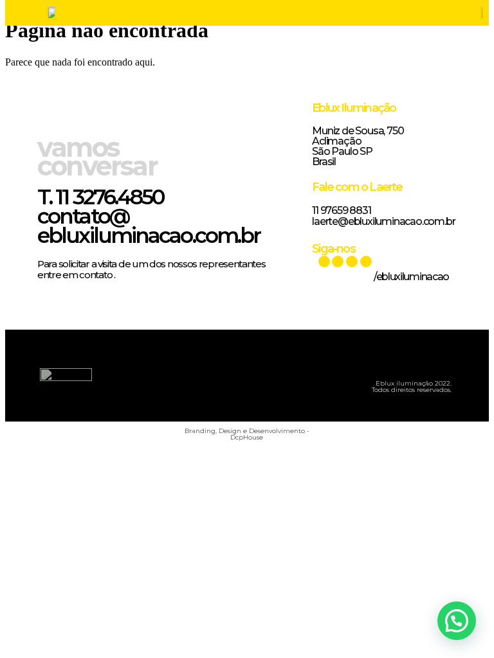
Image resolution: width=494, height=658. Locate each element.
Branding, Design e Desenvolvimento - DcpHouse (247, 434)
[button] (226, 378)
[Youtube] (324, 261)
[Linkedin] (337, 261)
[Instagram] (366, 261)
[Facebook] (352, 261)
